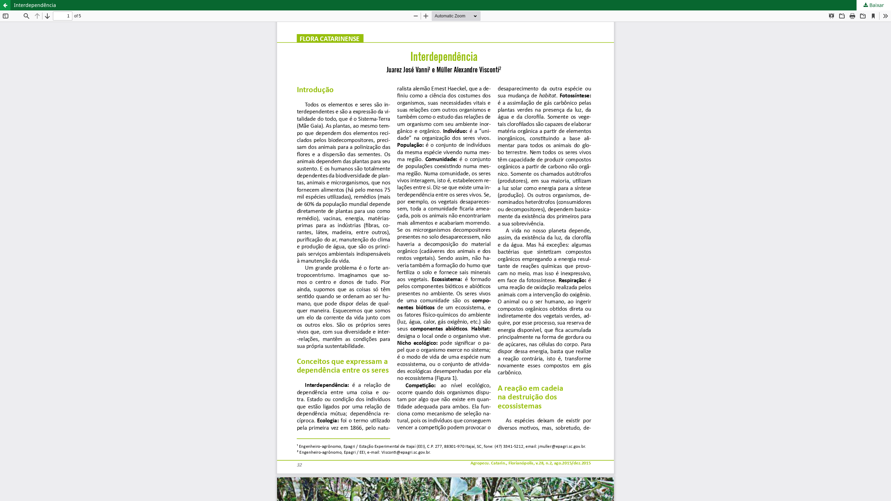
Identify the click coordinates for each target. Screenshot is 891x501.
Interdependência (35, 5)
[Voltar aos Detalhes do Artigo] (5, 5)
